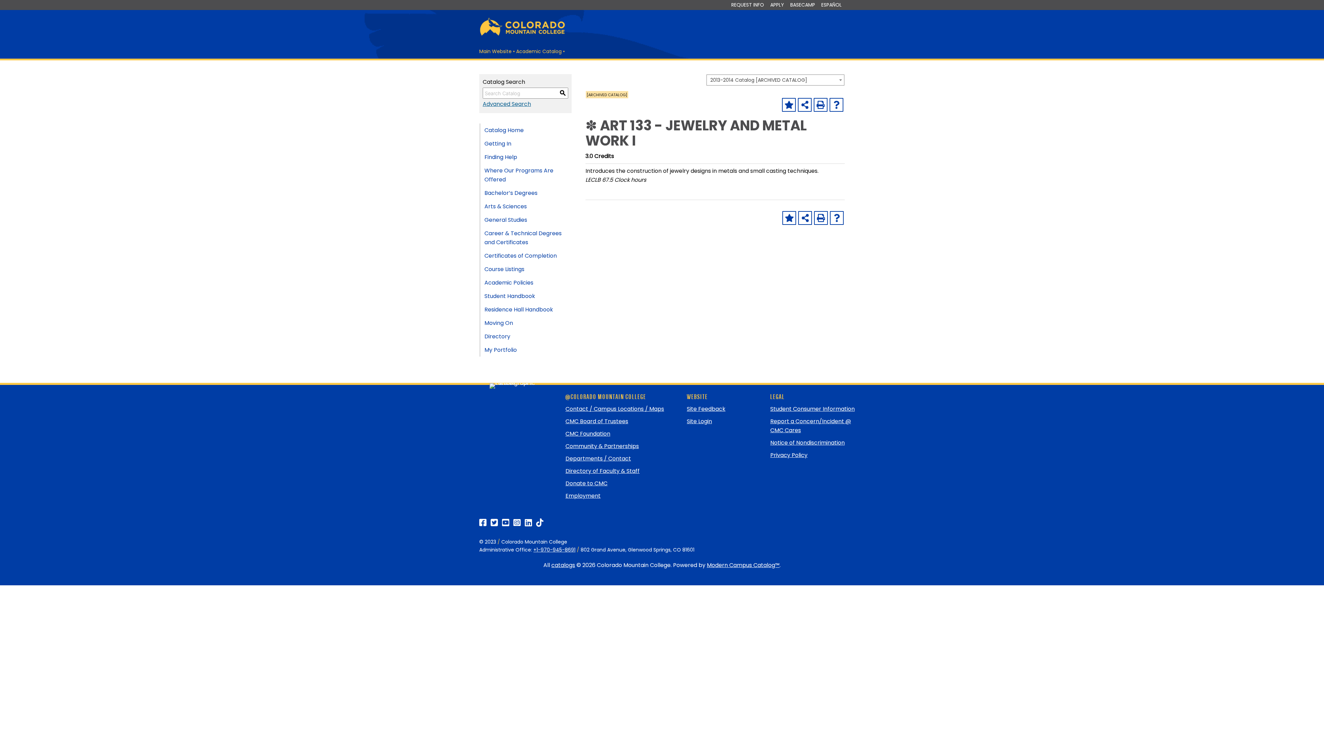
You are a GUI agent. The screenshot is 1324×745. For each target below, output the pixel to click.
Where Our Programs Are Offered (518, 175)
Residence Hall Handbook (518, 310)
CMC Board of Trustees (596, 421)
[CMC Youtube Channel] (505, 522)
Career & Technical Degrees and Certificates (523, 237)
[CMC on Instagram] (517, 522)
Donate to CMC (586, 483)
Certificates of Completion (520, 256)
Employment (583, 496)
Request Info (747, 4)
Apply (777, 4)
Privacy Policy (789, 455)
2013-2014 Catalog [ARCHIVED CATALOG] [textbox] (758, 80)
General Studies (505, 220)
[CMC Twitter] (494, 522)
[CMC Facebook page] (483, 522)
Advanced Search (507, 104)
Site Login (699, 421)
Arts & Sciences (505, 206)
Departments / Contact (598, 459)
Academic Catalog (539, 51)
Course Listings (504, 269)
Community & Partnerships (602, 446)
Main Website (495, 51)
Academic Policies (508, 283)
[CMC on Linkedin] (528, 522)
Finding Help (500, 157)
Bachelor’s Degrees (511, 193)
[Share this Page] (805, 105)
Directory (497, 336)
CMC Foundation (587, 434)
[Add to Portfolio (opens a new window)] (789, 105)
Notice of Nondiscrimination (807, 443)
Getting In (497, 144)
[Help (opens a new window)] (836, 105)
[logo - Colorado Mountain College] (522, 35)
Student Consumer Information (812, 409)
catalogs (563, 565)
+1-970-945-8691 (554, 549)
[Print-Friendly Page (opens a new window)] (821, 105)
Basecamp (802, 4)
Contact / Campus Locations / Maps (614, 409)
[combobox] (775, 80)
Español (831, 4)
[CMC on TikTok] (539, 522)
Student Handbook (509, 296)
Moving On (498, 323)
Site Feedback (706, 409)
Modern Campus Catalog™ (743, 565)
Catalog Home (504, 130)
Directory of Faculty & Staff (602, 471)
